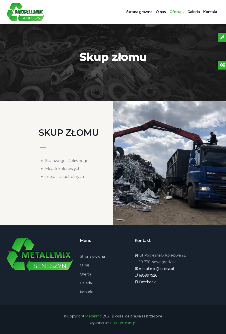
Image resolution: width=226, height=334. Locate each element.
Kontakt (210, 12)
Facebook (147, 282)
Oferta (175, 12)
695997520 (148, 275)
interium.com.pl (123, 323)
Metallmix (93, 316)
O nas (161, 12)
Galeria (193, 12)
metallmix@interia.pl (156, 269)
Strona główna (139, 12)
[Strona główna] (25, 10)
